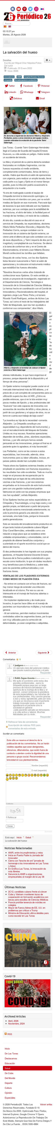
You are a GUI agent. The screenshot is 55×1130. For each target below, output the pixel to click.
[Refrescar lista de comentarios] (20, 659)
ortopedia (8, 80)
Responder (45, 672)
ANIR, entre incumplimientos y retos (25, 852)
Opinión (8, 1092)
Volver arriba (46, 1104)
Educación (10, 1063)
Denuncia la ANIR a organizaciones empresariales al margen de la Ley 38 (26, 875)
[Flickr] (42, 9)
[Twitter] (30, 9)
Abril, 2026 (13, 1020)
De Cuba (9, 1073)
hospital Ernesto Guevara (34, 77)
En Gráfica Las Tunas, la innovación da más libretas (27, 870)
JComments (48, 831)
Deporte (8, 1082)
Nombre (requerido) (40, 765)
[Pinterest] (24, 9)
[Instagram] (36, 9)
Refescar (12, 817)
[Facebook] (13, 9)
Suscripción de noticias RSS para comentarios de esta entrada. (24, 726)
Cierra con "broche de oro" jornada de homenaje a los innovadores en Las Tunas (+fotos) (28, 863)
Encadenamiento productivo (26, 80)
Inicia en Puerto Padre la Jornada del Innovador (25, 856)
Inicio (7, 1048)
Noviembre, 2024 (16, 1023)
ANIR (19, 77)
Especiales (10, 1097)
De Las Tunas (11, 1053)
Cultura (8, 1087)
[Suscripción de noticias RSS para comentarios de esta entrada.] (18, 659)
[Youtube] (18, 9)
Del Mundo (10, 1078)
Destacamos (11, 1058)
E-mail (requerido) (39, 770)
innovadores (9, 77)
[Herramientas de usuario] (48, 60)
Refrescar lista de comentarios (23, 721)
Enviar (10, 826)
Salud (7, 1068)
